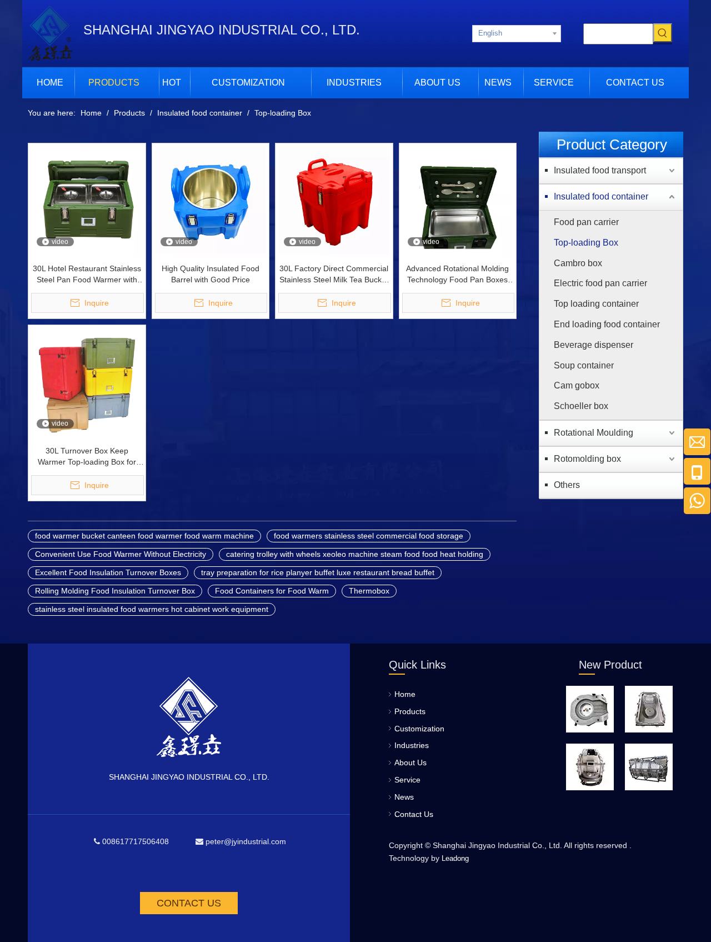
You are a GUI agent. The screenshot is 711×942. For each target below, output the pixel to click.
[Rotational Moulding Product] (590, 709)
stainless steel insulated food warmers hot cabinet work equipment (151, 609)
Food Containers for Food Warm (272, 590)
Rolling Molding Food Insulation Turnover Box (115, 590)
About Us (410, 762)
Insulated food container (601, 196)
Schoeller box (581, 406)
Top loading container (596, 303)
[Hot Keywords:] (662, 32)
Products (409, 711)
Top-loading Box (586, 242)
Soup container (584, 365)
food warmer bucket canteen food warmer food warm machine (144, 535)
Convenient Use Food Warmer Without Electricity (120, 554)
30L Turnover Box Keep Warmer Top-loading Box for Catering (87, 456)
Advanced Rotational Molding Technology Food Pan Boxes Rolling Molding (457, 274)
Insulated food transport (600, 170)
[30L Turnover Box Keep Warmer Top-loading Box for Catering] (87, 382)
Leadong (455, 858)
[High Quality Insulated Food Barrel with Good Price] (211, 201)
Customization (419, 728)
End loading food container (607, 324)
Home (404, 694)
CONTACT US (189, 903)
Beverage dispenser (593, 345)
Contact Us (413, 814)
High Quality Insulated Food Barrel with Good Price (210, 274)
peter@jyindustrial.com (246, 841)
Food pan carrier (586, 222)
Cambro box (578, 263)
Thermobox (369, 590)
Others (567, 485)
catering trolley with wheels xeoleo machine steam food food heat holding (354, 554)
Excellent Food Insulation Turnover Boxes (108, 572)
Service (407, 779)
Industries (411, 745)
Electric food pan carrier (600, 283)
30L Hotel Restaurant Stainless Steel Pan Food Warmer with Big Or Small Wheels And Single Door (87, 274)
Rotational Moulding (593, 432)
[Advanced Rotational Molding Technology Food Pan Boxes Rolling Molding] (458, 201)
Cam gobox (576, 385)
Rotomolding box (587, 458)
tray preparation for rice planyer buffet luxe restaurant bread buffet (317, 572)
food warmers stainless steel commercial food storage (368, 535)
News (404, 797)
